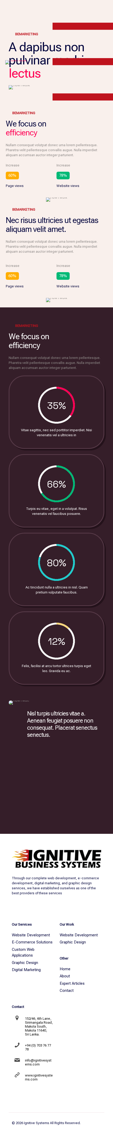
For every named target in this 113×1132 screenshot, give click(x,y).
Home (65, 969)
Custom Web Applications (23, 952)
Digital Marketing (26, 969)
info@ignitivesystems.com (38, 1062)
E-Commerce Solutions (32, 942)
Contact (67, 990)
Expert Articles (72, 983)
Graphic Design (25, 962)
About (65, 976)
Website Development (31, 935)
